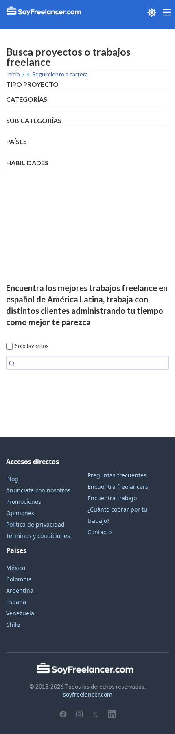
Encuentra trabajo (112, 498)
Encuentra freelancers (118, 486)
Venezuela (20, 613)
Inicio (13, 74)
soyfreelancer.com (87, 694)
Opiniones (20, 513)
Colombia (19, 579)
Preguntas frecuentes (117, 475)
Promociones (23, 501)
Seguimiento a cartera (60, 74)
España (16, 602)
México (15, 568)
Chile (13, 624)
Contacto (100, 532)
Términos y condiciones (38, 536)
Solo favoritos (31, 346)
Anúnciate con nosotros (38, 490)
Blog (12, 479)
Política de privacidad (35, 524)
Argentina (19, 590)
